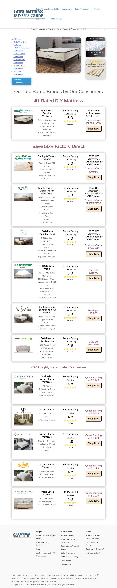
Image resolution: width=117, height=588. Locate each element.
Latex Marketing (68, 553)
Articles (96, 9)
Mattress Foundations (18, 81)
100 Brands (66, 561)
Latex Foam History (69, 557)
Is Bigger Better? (93, 553)
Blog (38, 549)
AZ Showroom (56, 19)
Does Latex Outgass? (95, 549)
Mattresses (66, 9)
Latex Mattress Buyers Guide (47, 9)
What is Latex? (67, 535)
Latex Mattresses (81, 9)
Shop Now (93, 128)
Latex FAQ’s (40, 19)
